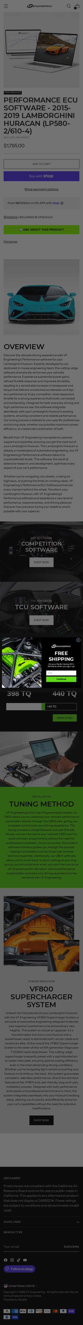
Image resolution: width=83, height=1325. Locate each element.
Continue (61, 679)
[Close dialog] (78, 640)
